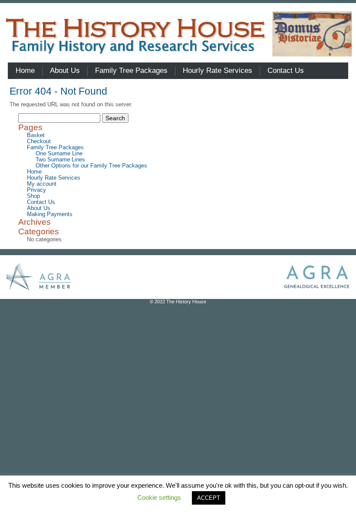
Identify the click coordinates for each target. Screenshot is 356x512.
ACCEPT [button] (208, 498)
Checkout (39, 141)
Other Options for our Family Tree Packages (91, 166)
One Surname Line (59, 154)
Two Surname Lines (60, 160)
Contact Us (41, 202)
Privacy (36, 190)
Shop (33, 196)
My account (41, 184)
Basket (36, 135)
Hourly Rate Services (53, 178)
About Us (38, 208)
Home (34, 172)
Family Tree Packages (55, 147)
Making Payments (50, 214)
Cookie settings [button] (159, 497)
